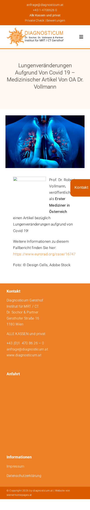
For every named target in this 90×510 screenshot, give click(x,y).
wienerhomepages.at (19, 495)
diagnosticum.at (43, 490)
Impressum (15, 466)
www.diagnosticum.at (24, 355)
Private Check (34, 20)
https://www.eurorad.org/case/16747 (44, 254)
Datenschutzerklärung (24, 476)
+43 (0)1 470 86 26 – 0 (25, 343)
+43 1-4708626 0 (45, 10)
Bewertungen (55, 20)
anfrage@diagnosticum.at (45, 5)
